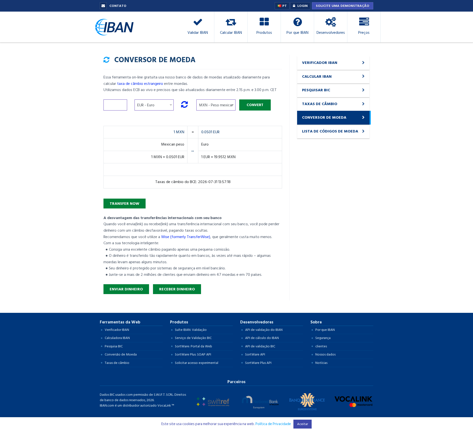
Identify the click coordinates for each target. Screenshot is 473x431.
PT (284, 6)
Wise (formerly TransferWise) (185, 237)
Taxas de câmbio (117, 363)
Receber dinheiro (177, 289)
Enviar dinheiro (126, 289)
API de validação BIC (260, 346)
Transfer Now (124, 203)
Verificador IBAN (117, 330)
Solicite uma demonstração (342, 6)
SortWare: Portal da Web (193, 346)
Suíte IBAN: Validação (191, 330)
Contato (117, 6)
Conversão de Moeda (121, 354)
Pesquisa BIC (114, 346)
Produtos (179, 322)
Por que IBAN (325, 330)
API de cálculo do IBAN (262, 338)
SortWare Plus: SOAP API (193, 354)
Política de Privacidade (273, 424)
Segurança (323, 338)
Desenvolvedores (256, 322)
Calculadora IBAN (117, 338)
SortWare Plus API (258, 363)
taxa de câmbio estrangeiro (140, 83)
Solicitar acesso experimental (196, 363)
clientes (321, 346)
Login (302, 6)
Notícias (321, 363)
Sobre (316, 322)
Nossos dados (325, 354)
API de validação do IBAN (264, 330)
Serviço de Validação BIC (193, 338)
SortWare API (255, 354)
